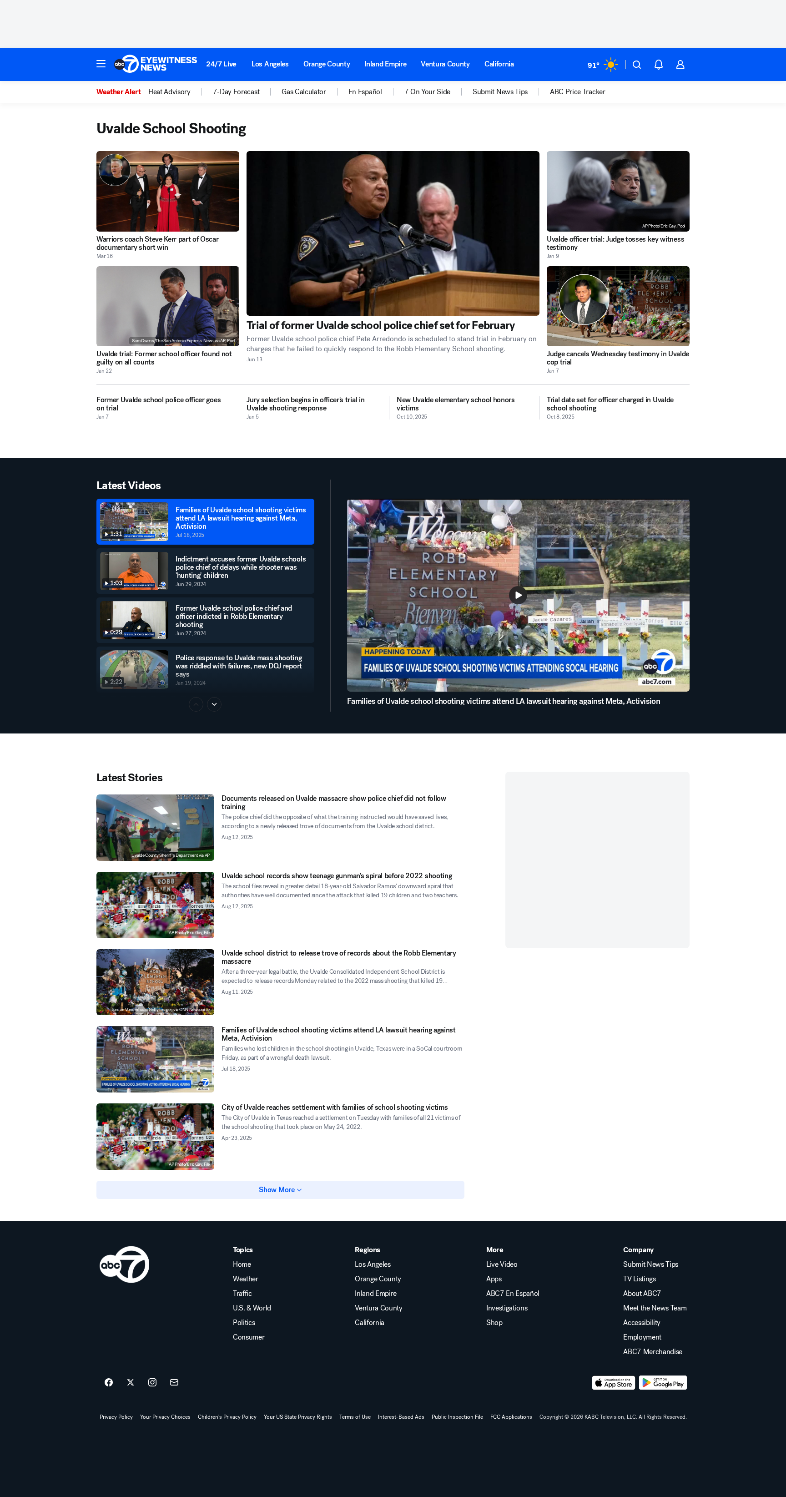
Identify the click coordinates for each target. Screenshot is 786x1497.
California (499, 64)
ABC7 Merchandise (652, 1351)
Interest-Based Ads (401, 1417)
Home (242, 1264)
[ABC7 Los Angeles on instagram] (152, 1383)
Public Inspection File (457, 1417)
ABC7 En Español (512, 1293)
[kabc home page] (124, 1264)
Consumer (248, 1337)
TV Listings (639, 1279)
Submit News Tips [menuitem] (500, 92)
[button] (101, 64)
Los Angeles (270, 64)
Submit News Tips (650, 1264)
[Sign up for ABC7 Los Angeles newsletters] (174, 1383)
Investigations (507, 1308)
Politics (244, 1322)
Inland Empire (385, 64)
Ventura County (445, 64)
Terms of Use (355, 1417)
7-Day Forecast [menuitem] (236, 92)
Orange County (326, 64)
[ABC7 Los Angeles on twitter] (130, 1383)
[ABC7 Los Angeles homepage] (155, 65)
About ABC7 (642, 1293)
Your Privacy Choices (165, 1417)
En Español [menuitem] (365, 92)
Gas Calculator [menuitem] (304, 92)
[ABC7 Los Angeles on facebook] (109, 1383)
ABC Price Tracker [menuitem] (577, 92)
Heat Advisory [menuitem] (169, 92)
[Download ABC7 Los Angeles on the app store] (613, 1383)
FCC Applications (511, 1417)
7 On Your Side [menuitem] (427, 92)
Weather (245, 1279)
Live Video (502, 1264)
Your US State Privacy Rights (298, 1417)
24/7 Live (221, 64)
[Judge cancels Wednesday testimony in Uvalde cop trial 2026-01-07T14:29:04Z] (618, 306)
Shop (494, 1322)
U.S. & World (252, 1308)
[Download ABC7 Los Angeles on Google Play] (663, 1383)
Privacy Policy (116, 1417)
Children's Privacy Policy (227, 1417)
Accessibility (641, 1322)
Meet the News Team (654, 1308)
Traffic (242, 1293)
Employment (642, 1337)
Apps (494, 1279)
